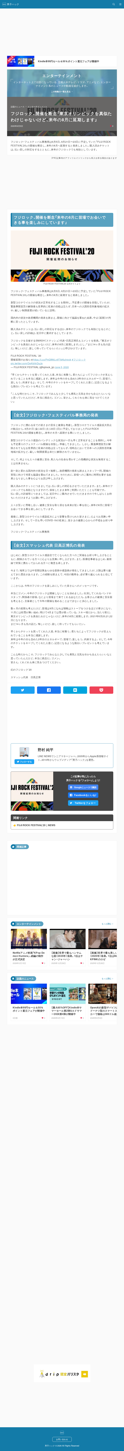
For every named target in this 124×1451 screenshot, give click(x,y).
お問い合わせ (62, 1439)
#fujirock (66, 359)
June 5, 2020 (62, 367)
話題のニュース (17, 106)
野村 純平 (45, 749)
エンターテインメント (37, 106)
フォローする (26, 761)
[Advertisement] (62, 184)
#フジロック (79, 359)
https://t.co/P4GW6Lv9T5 (47, 359)
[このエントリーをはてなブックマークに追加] (75, 690)
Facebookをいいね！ (85, 795)
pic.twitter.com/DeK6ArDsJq (26, 363)
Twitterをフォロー (85, 803)
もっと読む (106, 923)
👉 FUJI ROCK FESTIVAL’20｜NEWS (34, 825)
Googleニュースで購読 (85, 787)
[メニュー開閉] (120, 4)
